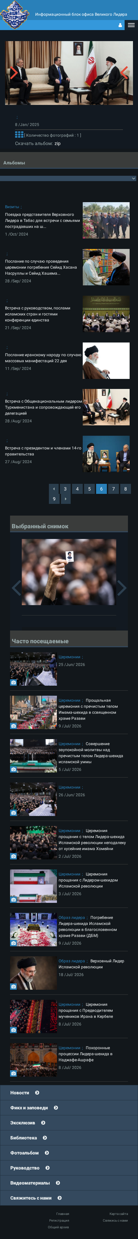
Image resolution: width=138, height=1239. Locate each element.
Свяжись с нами (115, 1220)
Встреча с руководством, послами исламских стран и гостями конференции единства (37, 314)
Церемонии (69, 657)
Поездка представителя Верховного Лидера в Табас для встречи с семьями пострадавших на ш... (42, 220)
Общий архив (58, 1227)
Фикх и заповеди (29, 1107)
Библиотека (23, 1137)
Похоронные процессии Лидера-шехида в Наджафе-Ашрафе (86, 1054)
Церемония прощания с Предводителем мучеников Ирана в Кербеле (86, 1010)
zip (57, 143)
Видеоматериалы (30, 1183)
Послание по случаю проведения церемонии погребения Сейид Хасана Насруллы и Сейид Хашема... (41, 267)
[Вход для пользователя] (120, 25)
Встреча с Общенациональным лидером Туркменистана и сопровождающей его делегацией (43, 407)
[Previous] (54, 489)
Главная (62, 1214)
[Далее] (19, 135)
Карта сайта (119, 1214)
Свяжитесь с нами (31, 1198)
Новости (19, 1092)
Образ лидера (72, 917)
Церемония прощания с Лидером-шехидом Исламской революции (88, 880)
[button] (131, 25)
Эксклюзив (22, 1122)
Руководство (25, 1168)
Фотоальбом (24, 1152)
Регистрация (59, 1220)
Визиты (12, 206)
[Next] (66, 499)
